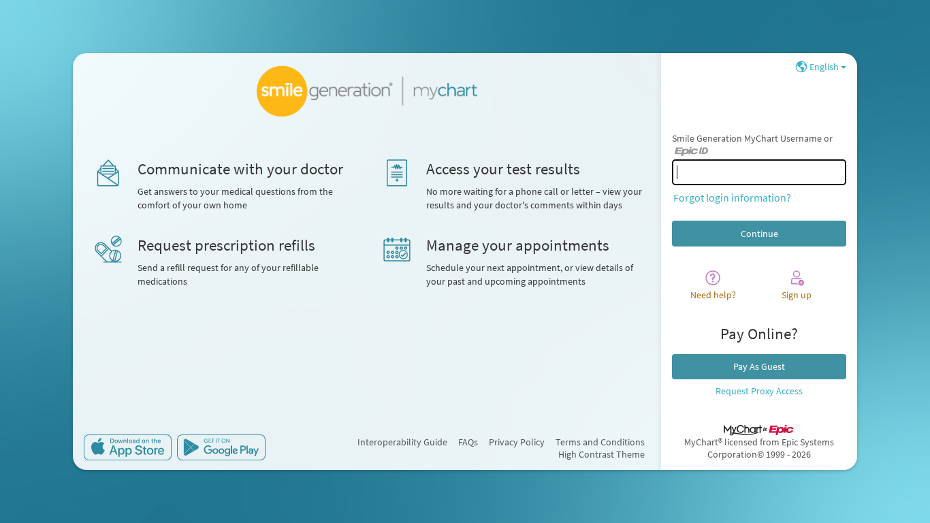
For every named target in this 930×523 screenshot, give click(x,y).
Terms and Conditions (600, 442)
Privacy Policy (517, 442)
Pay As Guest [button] (759, 366)
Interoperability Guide (402, 442)
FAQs (468, 442)
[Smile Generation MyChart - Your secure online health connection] (367, 91)
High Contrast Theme (601, 454)
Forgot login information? (732, 197)
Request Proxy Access (759, 391)
